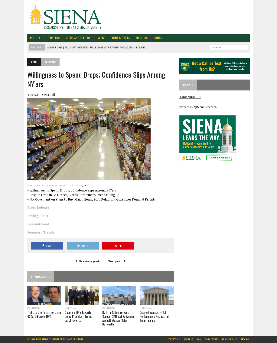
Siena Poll (48, 94)
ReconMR (245, 339)
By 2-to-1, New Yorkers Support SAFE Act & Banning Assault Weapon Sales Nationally (118, 318)
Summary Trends (40, 232)
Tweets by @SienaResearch (198, 107)
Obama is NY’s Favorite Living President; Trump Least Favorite (78, 316)
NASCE (101, 38)
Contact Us (174, 339)
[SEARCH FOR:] (229, 47)
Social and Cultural (78, 38)
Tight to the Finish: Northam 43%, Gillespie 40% (44, 314)
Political (36, 38)
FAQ (199, 339)
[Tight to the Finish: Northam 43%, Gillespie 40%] (44, 302)
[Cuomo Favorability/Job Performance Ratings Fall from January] (157, 302)
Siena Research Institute (57, 185)
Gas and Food (38, 224)
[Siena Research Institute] (138, 17)
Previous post (89, 261)
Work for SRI (211, 339)
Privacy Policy (229, 339)
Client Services (120, 38)
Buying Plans (37, 216)
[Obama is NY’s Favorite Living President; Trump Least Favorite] (82, 302)
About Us (142, 38)
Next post (115, 261)
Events (157, 38)
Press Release (38, 207)
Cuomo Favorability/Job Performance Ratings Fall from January (154, 316)
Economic (53, 38)
